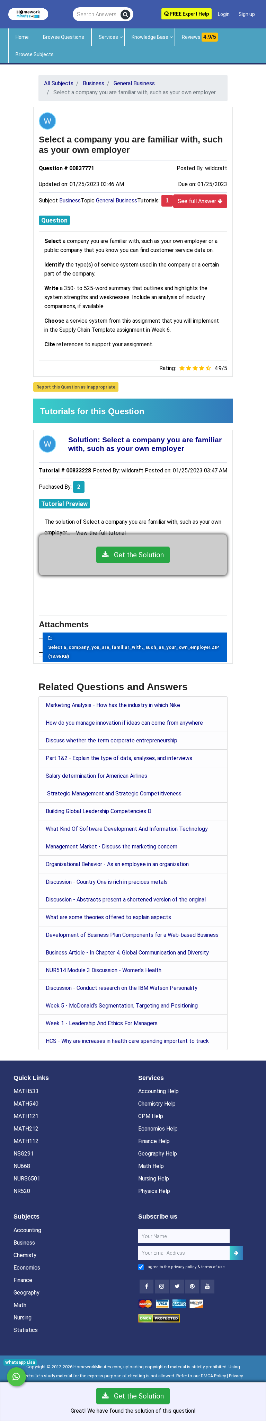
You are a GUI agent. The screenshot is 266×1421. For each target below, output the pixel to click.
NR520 (22, 1191)
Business (70, 200)
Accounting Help (158, 1091)
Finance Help (154, 1141)
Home (22, 37)
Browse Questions (63, 37)
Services (108, 37)
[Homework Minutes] (28, 13)
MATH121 (26, 1116)
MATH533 (26, 1091)
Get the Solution (136, 555)
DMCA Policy (213, 1375)
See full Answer (198, 201)
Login (224, 14)
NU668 (22, 1166)
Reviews (199, 37)
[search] (125, 14)
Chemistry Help (157, 1103)
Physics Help (154, 1191)
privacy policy (183, 1267)
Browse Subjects (35, 54)
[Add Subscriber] (236, 1253)
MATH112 (26, 1141)
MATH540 (26, 1103)
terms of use (213, 1267)
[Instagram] (162, 1286)
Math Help (151, 1166)
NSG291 (24, 1153)
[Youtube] (192, 1286)
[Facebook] (146, 1286)
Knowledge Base (150, 37)
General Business (116, 200)
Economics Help (158, 1128)
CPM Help (150, 1116)
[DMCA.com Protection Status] (159, 1318)
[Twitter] (177, 1286)
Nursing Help (153, 1178)
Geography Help (157, 1153)
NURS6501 (27, 1178)
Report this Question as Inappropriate (75, 387)
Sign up (247, 14)
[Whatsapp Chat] (16, 1376)
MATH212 (26, 1128)
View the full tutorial (101, 533)
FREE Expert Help (189, 14)
